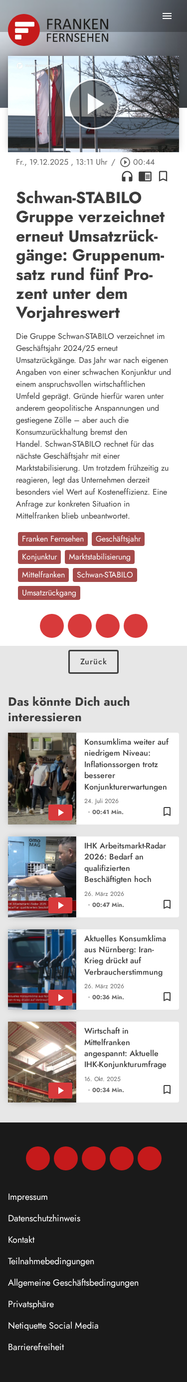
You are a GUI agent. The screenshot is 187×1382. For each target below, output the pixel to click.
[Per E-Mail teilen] (136, 626)
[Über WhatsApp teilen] (108, 626)
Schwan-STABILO (105, 574)
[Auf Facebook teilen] (52, 626)
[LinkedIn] (122, 1158)
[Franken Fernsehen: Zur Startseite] (59, 30)
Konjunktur (39, 556)
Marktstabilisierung (100, 556)
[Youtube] (94, 1158)
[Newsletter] (150, 1158)
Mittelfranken (43, 574)
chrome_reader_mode (145, 176)
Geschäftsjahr (118, 539)
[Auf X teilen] (80, 626)
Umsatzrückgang (49, 592)
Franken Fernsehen (53, 539)
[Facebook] (38, 1158)
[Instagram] (66, 1158)
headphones (127, 176)
